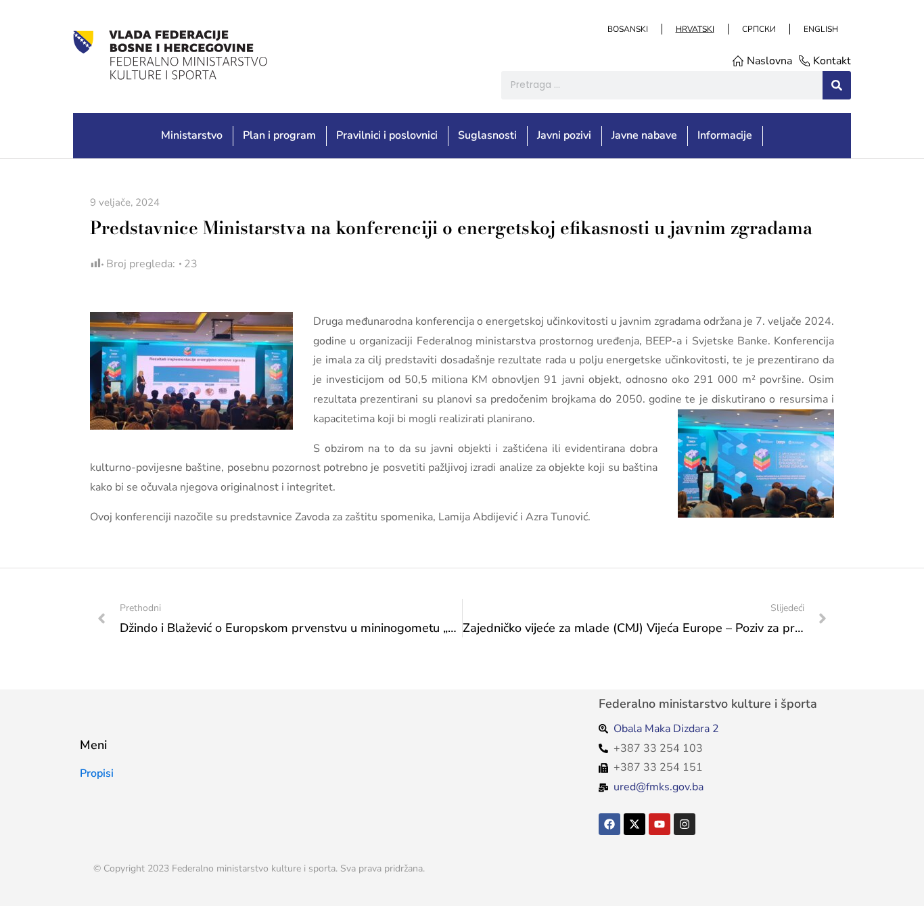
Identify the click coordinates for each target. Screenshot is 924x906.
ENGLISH (820, 29)
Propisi (97, 773)
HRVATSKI (694, 29)
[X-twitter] (634, 824)
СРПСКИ (758, 29)
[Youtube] (659, 824)
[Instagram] (684, 824)
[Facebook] (609, 824)
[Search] (837, 85)
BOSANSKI (627, 29)
